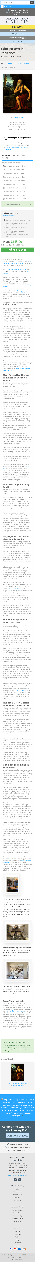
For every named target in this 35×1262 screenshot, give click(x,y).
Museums (17, 1197)
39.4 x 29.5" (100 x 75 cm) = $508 (15, 184)
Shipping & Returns (17, 1218)
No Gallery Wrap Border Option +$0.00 (18, 220)
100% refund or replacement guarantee (17, 262)
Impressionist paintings (15, 588)
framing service (22, 291)
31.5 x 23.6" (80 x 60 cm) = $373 (15, 170)
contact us (24, 293)
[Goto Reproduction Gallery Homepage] (2, 63)
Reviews (17, 1237)
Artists (17, 1189)
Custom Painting (17, 1210)
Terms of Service (12, 1258)
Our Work (18, 1234)
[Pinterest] (19, 1179)
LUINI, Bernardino (24, 63)
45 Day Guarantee (17, 34)
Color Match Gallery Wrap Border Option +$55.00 (16, 232)
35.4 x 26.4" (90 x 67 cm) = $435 (15, 177)
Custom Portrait (17, 1213)
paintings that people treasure (15, 1011)
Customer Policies (17, 1259)
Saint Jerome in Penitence (9, 67)
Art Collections (17, 1194)
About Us (17, 1231)
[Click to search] (32, 2)
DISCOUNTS (17, 27)
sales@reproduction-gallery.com (17, 1175)
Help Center (17, 1221)
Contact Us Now (17, 1135)
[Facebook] (15, 1179)
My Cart (18, 14)
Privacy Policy (23, 1258)
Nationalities (17, 1200)
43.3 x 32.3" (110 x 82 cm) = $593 (15, 192)
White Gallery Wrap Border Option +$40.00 (16, 225)
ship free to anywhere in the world (16, 269)
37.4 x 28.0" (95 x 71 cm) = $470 (15, 181)
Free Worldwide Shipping (17, 38)
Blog (17, 1240)
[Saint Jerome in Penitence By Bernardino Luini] (17, 1080)
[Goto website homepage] (17, 23)
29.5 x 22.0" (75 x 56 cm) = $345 (15, 166)
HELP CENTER (17, 42)
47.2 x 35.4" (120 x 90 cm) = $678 (15, 199)
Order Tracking (17, 1216)
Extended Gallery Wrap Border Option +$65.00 (17, 236)
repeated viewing (21, 690)
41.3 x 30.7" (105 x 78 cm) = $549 (15, 188)
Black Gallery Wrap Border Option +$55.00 (16, 228)
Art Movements (17, 1192)
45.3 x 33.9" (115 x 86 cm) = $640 (15, 195)
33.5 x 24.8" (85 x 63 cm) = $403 (15, 173)
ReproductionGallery (17, 1158)
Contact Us (17, 1242)
